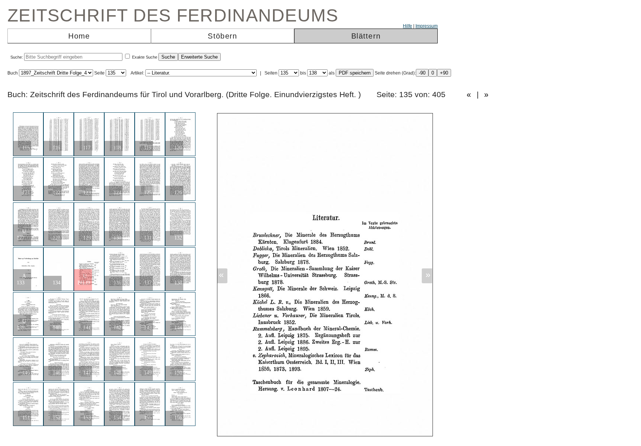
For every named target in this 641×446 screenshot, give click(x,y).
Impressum (426, 26)
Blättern (366, 36)
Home (79, 36)
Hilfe (407, 26)
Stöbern (222, 36)
